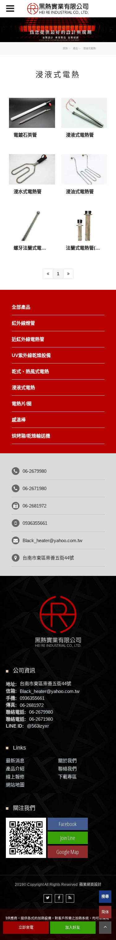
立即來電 (26, 927)
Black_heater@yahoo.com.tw (52, 540)
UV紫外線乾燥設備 (31, 355)
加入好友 (72, 927)
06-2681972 (34, 505)
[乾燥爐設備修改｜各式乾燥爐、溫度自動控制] (58, 29)
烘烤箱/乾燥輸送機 (31, 435)
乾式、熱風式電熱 (30, 371)
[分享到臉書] (59, 898)
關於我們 (67, 760)
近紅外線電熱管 (28, 339)
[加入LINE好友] (26, 837)
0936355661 (35, 523)
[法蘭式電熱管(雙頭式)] (84, 236)
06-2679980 (34, 471)
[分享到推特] (48, 898)
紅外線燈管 (23, 323)
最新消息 (15, 760)
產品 (75, 48)
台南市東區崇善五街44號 (48, 557)
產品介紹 (15, 768)
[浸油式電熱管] (84, 179)
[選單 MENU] (10, 8)
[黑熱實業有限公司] (58, 8)
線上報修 (15, 776)
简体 (105, 912)
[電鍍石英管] (32, 123)
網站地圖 (15, 784)
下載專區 (67, 776)
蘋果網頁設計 (90, 884)
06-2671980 (34, 488)
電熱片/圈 (22, 403)
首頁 (65, 48)
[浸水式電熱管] (32, 179)
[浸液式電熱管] (84, 123)
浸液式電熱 (23, 387)
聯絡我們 (67, 768)
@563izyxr (38, 726)
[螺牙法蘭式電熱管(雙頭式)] (32, 236)
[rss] (70, 898)
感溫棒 (19, 419)
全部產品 (21, 307)
